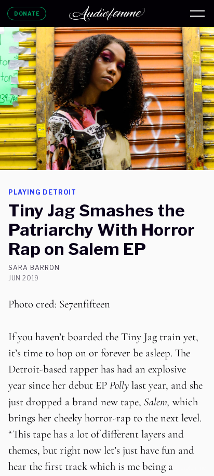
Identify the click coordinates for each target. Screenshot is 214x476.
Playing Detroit (42, 192)
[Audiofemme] (107, 13)
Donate (26, 13)
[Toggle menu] (197, 13)
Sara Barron (34, 268)
